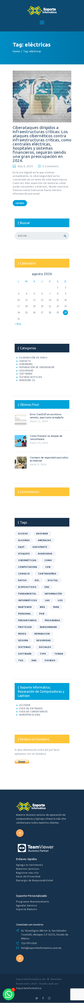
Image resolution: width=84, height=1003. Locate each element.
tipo (43, 653)
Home (16, 51)
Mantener (25, 606)
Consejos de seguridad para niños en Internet (49, 459)
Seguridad (26, 370)
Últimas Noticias (30, 377)
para (56, 606)
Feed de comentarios (33, 711)
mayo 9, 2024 (38, 464)
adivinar (42, 533)
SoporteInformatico (28, 988)
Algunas (24, 540)
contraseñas (47, 573)
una (34, 660)
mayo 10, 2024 (39, 442)
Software (25, 373)
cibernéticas (27, 560)
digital (53, 580)
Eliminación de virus (33, 357)
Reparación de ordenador (37, 367)
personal (24, 613)
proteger (25, 626)
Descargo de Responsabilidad (34, 880)
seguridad (43, 640)
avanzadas (45, 553)
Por (41, 613)
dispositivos (27, 586)
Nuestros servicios (27, 868)
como (48, 560)
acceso (23, 533)
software (25, 653)
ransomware (48, 626)
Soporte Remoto (26, 909)
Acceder (24, 705)
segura (23, 640)
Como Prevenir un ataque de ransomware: (46, 437)
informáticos (27, 600)
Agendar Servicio (26, 905)
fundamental (27, 593)
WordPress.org (29, 714)
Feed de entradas (31, 708)
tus (20, 660)
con (48, 566)
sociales (45, 647)
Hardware (26, 364)
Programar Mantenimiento (32, 901)
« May (18, 323)
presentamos (27, 620)
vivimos (50, 660)
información (53, 593)
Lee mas (20, 203)
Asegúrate (40, 546)
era (47, 586)
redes (22, 633)
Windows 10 (27, 380)
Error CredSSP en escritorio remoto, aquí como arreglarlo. (47, 416)
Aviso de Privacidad (28, 876)
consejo (24, 573)
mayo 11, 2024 (39, 421)
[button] (8, 994)
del (37, 580)
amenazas (44, 540)
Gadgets (25, 361)
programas (52, 620)
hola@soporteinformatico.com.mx (41, 948)
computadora (27, 566)
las (47, 600)
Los (60, 600)
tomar (58, 653)
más (42, 606)
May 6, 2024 (25, 166)
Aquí (21, 546)
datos (22, 580)
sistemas (24, 647)
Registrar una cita (27, 872)
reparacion (42, 633)
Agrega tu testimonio (29, 865)
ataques (24, 553)
